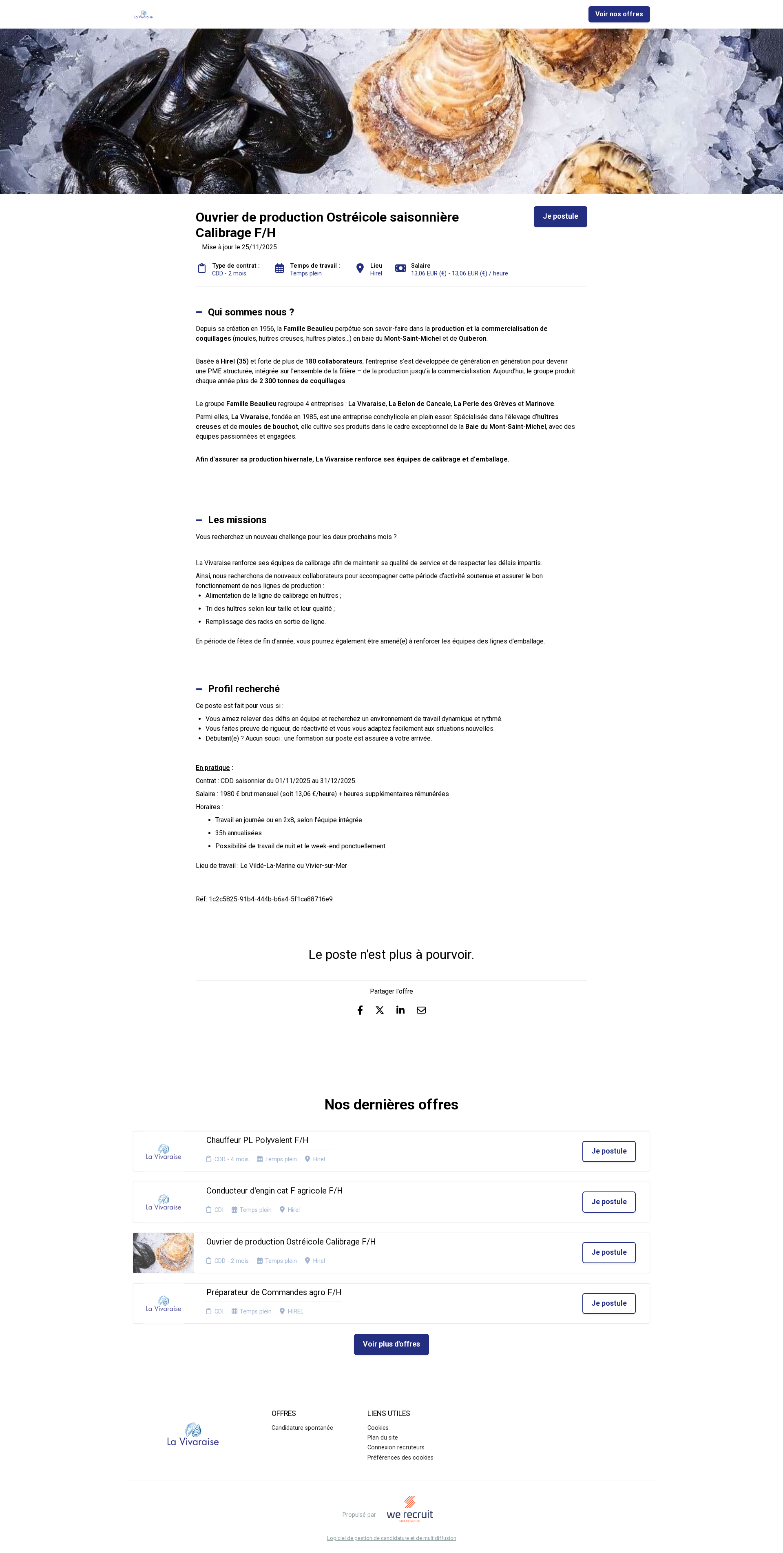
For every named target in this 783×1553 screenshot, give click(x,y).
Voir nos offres (619, 14)
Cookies (378, 1427)
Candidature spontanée (302, 1427)
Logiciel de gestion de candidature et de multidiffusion (391, 1538)
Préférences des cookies (400, 1457)
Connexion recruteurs (396, 1447)
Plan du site (382, 1437)
